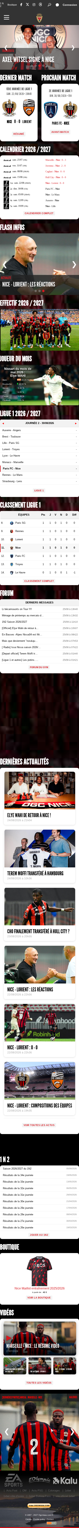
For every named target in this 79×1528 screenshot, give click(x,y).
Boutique (12, 4)
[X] (27, 5)
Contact (50, 1519)
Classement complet (39, 581)
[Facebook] (21, 4)
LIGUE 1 (39, 490)
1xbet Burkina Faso (40, 1496)
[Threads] (40, 5)
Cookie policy (39, 1519)
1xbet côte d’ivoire (13, 1496)
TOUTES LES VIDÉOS (39, 1382)
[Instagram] (34, 4)
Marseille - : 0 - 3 (55, 160)
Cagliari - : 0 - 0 (55, 171)
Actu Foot (11, 1490)
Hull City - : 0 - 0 (55, 177)
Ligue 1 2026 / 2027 (20, 413)
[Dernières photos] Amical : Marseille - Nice (22, 1397)
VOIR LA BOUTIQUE (39, 1297)
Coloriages (54, 1490)
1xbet (68, 1490)
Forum (6, 593)
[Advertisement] (39, 716)
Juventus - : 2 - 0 (55, 165)
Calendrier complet (39, 213)
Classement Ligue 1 (20, 505)
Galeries (73, 1397)
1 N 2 (2, 5)
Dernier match (16, 78)
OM (24, 1490)
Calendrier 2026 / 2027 (25, 149)
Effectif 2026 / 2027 (21, 303)
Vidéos (7, 1313)
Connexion (70, 4)
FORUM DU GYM (39, 667)
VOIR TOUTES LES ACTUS (39, 1125)
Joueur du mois (16, 358)
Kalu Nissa (65, 1480)
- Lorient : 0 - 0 (54, 183)
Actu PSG (37, 1490)
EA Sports (14, 1480)
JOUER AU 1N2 (39, 1235)
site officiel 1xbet (65, 1496)
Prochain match (58, 78)
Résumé (18, 134)
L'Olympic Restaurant (39, 1480)
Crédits (29, 1519)
